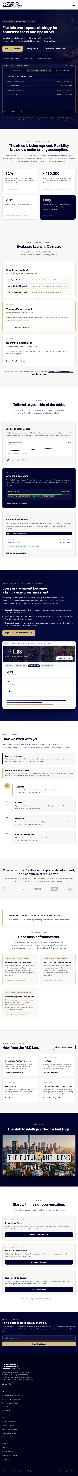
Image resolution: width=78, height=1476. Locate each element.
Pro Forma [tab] (9, 666)
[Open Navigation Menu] (74, 4)
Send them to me (39, 1344)
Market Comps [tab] (21, 666)
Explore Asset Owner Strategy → (18, 460)
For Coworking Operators (11, 1399)
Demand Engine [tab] (34, 666)
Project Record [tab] (47, 666)
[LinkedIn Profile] (3, 1384)
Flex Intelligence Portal (10, 1403)
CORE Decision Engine (9, 1407)
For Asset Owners (12, 49)
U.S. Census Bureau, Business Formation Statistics (56, 189)
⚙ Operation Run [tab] (39, 70)
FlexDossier (6, 1411)
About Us (5, 1448)
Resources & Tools (8, 1437)
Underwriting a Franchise (55, 49)
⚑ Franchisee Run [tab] (62, 70)
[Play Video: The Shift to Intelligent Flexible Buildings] (39, 1155)
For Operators (32, 49)
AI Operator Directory (9, 1429)
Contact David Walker (9, 1455)
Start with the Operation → (39, 1262)
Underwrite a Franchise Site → (17, 553)
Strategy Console (8, 1425)
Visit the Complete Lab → (64, 1047)
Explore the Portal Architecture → (18, 633)
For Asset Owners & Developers (13, 1395)
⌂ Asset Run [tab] (15, 70)
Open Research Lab (9, 1421)
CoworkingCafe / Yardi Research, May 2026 (16, 215)
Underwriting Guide (9, 1433)
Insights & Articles (8, 1451)
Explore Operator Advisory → (17, 503)
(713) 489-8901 (7, 1459)
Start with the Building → (39, 1234)
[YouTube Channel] (6, 1384)
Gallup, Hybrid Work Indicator (13, 189)
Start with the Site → (39, 1289)
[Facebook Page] (10, 1384)
